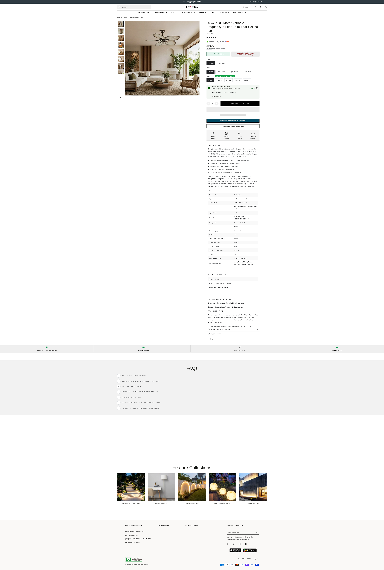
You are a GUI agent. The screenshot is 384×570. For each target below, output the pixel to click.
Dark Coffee (246, 71)
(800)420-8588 (130, 539)
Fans (126, 17)
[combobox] (133, 7)
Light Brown (234, 71)
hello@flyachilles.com (137, 531)
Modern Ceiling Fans (136, 17)
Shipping (209, 48)
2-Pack (219, 80)
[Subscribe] (257, 532)
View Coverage (216, 96)
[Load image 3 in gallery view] (121, 38)
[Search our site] (119, 7)
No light (211, 63)
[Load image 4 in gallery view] (121, 45)
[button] (211, 37)
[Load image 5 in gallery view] (121, 52)
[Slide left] (121, 19)
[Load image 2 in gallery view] (121, 31)
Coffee (210, 71)
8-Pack (246, 80)
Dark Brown (221, 71)
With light (221, 63)
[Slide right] (121, 97)
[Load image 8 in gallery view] (121, 73)
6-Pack (237, 80)
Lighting (119, 17)
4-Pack (228, 80)
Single (210, 80)
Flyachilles (133, 564)
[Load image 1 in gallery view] (121, 24)
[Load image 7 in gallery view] (121, 66)
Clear (148, 7)
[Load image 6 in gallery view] (121, 59)
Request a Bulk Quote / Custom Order (233, 126)
